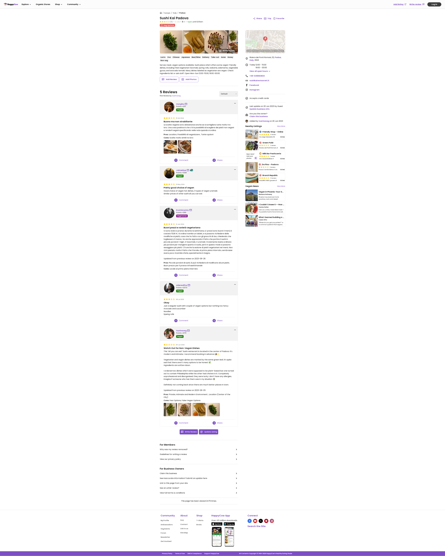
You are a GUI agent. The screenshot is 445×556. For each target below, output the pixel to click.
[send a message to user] (186, 104)
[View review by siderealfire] (169, 288)
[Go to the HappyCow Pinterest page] (266, 521)
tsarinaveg (176, 96)
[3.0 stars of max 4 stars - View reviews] (165, 22)
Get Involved (166, 541)
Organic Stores (43, 4)
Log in (434, 4)
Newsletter (165, 537)
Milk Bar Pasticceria (271, 153)
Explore (25, 4)
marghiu (180, 104)
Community (72, 4)
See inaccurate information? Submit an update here (183, 478)
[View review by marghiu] (169, 107)
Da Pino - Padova (270, 164)
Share (259, 18)
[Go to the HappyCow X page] (261, 521)
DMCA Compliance (195, 553)
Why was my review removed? (174, 449)
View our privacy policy (170, 459)
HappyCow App (220, 515)
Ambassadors (167, 524)
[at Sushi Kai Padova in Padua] (170, 147)
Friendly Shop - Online (272, 131)
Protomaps (257, 51)
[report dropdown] (235, 103)
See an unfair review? (169, 488)
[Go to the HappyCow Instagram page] (272, 521)
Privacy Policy (167, 553)
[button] (265, 39)
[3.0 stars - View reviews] (264, 156)
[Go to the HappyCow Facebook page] (250, 521)
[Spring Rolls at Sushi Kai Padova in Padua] (198, 409)
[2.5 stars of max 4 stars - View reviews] (264, 145)
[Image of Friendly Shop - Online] (251, 134)
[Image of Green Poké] (251, 145)
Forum (163, 533)
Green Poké (267, 142)
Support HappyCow (211, 553)
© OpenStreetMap (268, 51)
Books (199, 524)
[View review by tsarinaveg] (169, 333)
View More (281, 126)
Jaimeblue (181, 170)
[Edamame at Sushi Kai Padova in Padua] (170, 409)
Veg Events (165, 529)
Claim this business (168, 473)
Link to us (184, 528)
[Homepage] (11, 4)
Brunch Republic (270, 175)
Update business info (260, 109)
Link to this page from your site (174, 483)
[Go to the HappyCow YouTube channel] (255, 521)
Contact (184, 524)
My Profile (165, 520)
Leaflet (249, 51)
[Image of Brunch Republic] (251, 178)
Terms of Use (180, 553)
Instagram (254, 89)
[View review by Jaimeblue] (169, 173)
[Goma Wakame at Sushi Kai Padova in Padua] (213, 409)
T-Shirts (199, 520)
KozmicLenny (182, 210)
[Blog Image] (251, 195)
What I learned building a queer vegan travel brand (283, 217)
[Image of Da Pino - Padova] (251, 167)
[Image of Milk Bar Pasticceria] (251, 156)
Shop (57, 4)
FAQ (182, 520)
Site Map (184, 533)
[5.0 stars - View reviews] (264, 134)
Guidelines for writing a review (173, 454)
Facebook (254, 85)
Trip (269, 18)
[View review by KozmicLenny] (169, 213)
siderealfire (181, 285)
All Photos (228, 50)
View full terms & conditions (172, 493)
